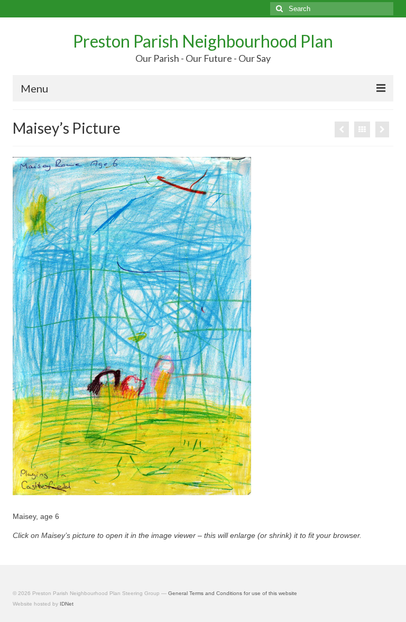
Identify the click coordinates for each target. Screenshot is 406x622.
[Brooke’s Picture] (342, 129)
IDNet (66, 604)
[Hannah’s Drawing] (382, 129)
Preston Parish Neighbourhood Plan (203, 41)
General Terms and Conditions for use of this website (232, 593)
